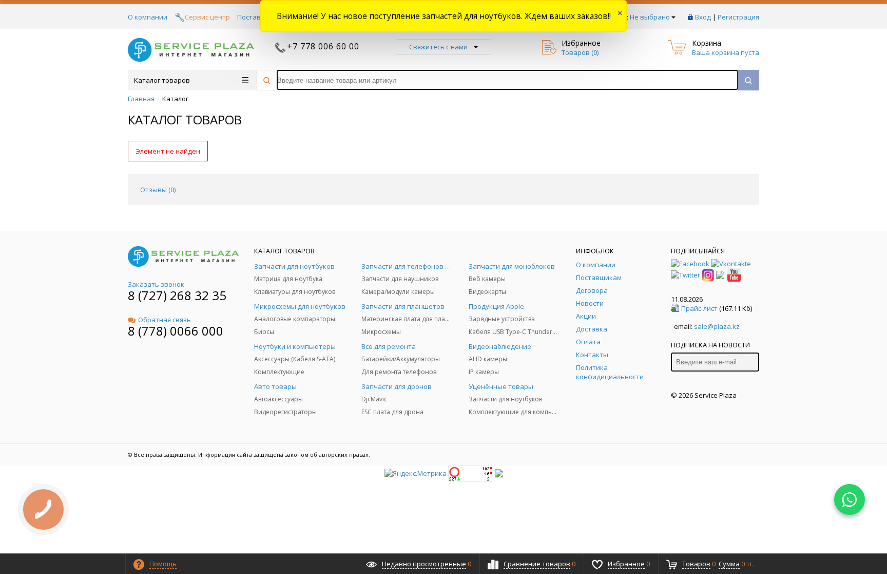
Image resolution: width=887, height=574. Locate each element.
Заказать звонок (156, 284)
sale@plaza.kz (717, 326)
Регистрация (738, 17)
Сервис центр (207, 17)
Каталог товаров (162, 80)
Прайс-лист (699, 308)
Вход (703, 17)
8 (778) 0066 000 (175, 330)
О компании (147, 17)
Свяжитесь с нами (438, 46)
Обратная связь (164, 319)
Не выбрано (650, 17)
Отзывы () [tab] (158, 189)
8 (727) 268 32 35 (177, 295)
